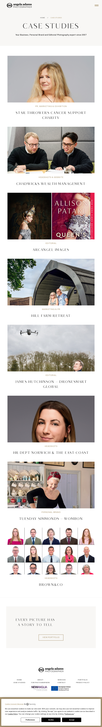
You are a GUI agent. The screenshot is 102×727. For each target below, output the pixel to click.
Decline (51, 720)
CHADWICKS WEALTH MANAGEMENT (51, 184)
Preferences (30, 720)
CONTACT (61, 682)
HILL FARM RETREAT (51, 316)
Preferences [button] (69, 714)
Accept (71, 720)
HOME (42, 18)
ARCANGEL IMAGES (51, 250)
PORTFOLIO (83, 680)
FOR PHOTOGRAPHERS (40, 682)
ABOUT (40, 680)
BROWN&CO (51, 585)
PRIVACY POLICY (82, 682)
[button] (97, 5)
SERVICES (62, 680)
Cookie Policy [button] (13, 714)
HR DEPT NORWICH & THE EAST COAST (51, 453)
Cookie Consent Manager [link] (14, 704)
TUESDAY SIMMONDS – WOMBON (51, 519)
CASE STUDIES (19, 682)
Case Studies (56, 18)
